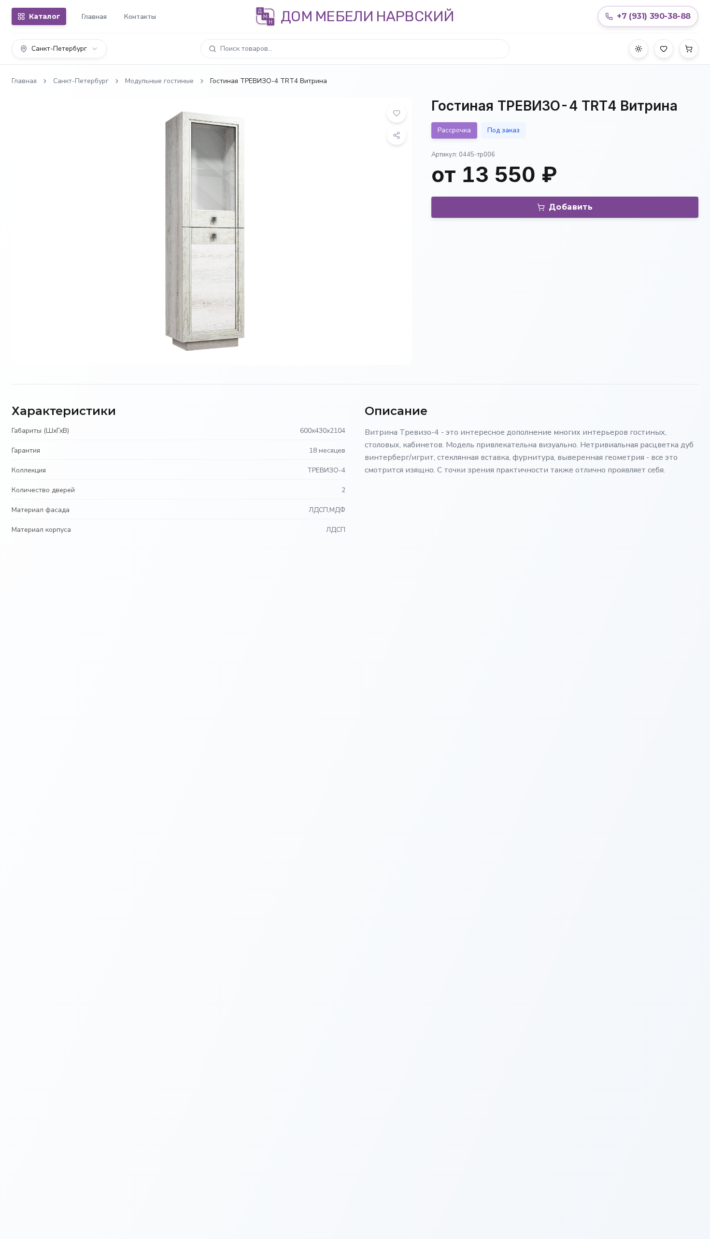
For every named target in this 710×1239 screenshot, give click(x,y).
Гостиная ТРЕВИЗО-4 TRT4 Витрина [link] (268, 80)
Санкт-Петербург (81, 80)
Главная (94, 16)
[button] (355, 48)
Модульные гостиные (159, 80)
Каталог (44, 16)
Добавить (571, 207)
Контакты (140, 16)
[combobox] (59, 48)
